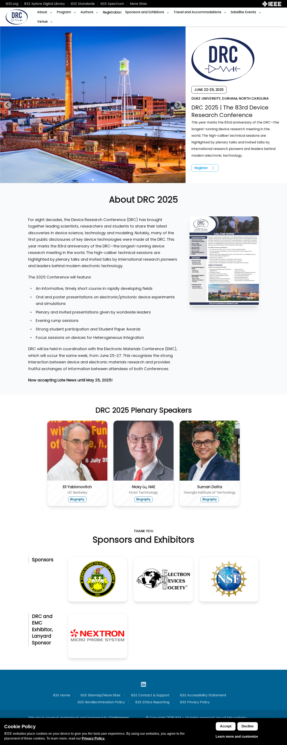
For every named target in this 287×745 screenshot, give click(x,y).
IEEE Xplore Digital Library (44, 4)
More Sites (138, 4)
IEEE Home (61, 695)
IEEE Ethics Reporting (152, 702)
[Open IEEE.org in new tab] (271, 4)
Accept (225, 726)
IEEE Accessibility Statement (203, 695)
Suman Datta (209, 486)
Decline (248, 726)
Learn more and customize (237, 736)
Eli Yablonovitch (77, 486)
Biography (77, 499)
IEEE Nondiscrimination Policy (101, 702)
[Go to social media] (143, 684)
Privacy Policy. (93, 738)
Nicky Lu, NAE (143, 486)
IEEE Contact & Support (150, 695)
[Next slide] (178, 105)
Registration (112, 12)
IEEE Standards (83, 4)
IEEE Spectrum (112, 4)
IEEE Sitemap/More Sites (100, 695)
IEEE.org (12, 4)
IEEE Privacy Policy (195, 702)
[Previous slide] (7, 105)
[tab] (90, 180)
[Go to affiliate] (98, 579)
